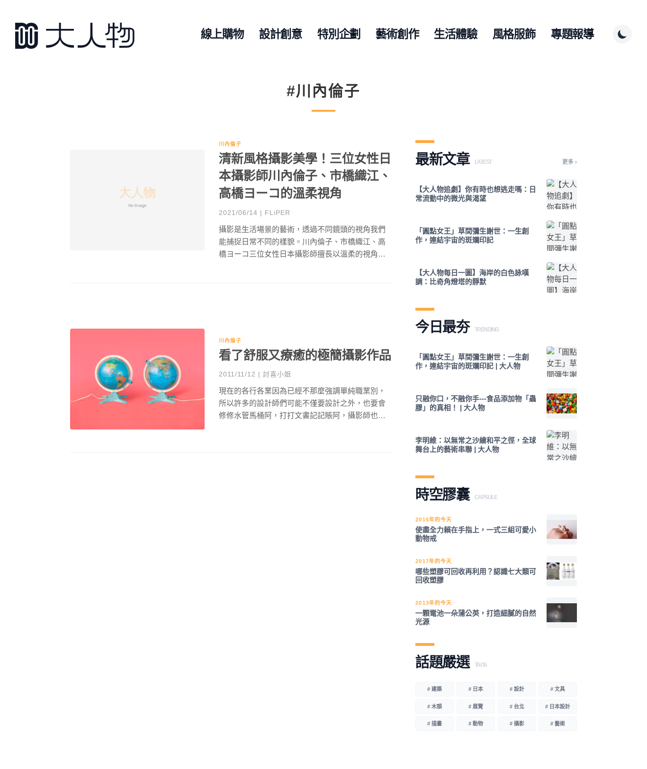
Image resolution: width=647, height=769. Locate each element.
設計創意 (280, 33)
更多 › (569, 162)
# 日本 (475, 689)
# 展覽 (475, 706)
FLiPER (277, 212)
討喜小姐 (277, 374)
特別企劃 (338, 33)
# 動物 (475, 723)
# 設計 (517, 689)
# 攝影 (517, 723)
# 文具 (557, 689)
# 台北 (517, 706)
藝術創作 (397, 33)
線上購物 (222, 33)
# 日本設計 (557, 706)
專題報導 (572, 33)
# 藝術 (557, 723)
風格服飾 (514, 33)
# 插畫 (434, 723)
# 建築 (434, 689)
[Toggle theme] (622, 34)
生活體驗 (455, 33)
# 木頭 (434, 706)
